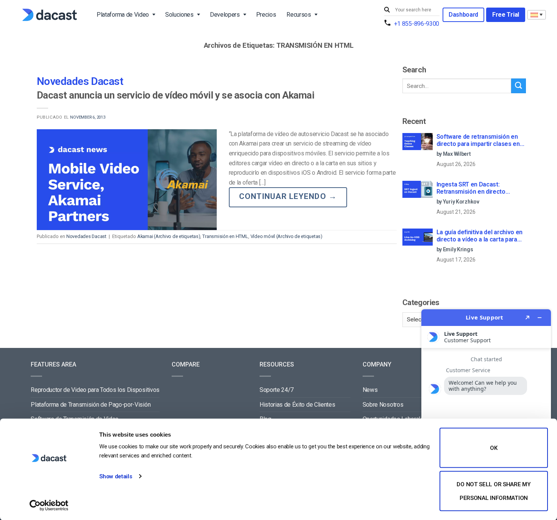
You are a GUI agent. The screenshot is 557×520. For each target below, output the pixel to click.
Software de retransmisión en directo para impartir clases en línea (478, 140)
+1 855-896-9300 (416, 23)
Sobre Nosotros (383, 404)
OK (493, 448)
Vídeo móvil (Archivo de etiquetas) (286, 236)
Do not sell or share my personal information (493, 491)
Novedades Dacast (80, 81)
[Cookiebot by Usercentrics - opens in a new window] (49, 505)
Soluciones (179, 14)
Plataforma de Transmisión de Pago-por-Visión (90, 404)
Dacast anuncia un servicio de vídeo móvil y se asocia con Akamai (175, 95)
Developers (225, 14)
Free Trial (505, 14)
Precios (266, 14)
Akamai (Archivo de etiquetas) (168, 236)
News (370, 389)
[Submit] (388, 10)
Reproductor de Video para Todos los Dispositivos (95, 389)
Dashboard (463, 14)
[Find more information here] (486, 411)
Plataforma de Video (123, 14)
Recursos (298, 14)
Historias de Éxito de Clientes (297, 404)
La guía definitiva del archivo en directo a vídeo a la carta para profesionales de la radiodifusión (481, 236)
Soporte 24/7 (277, 389)
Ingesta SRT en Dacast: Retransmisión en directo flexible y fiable (471, 188)
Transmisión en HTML (225, 236)
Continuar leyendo (288, 196)
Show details (115, 476)
